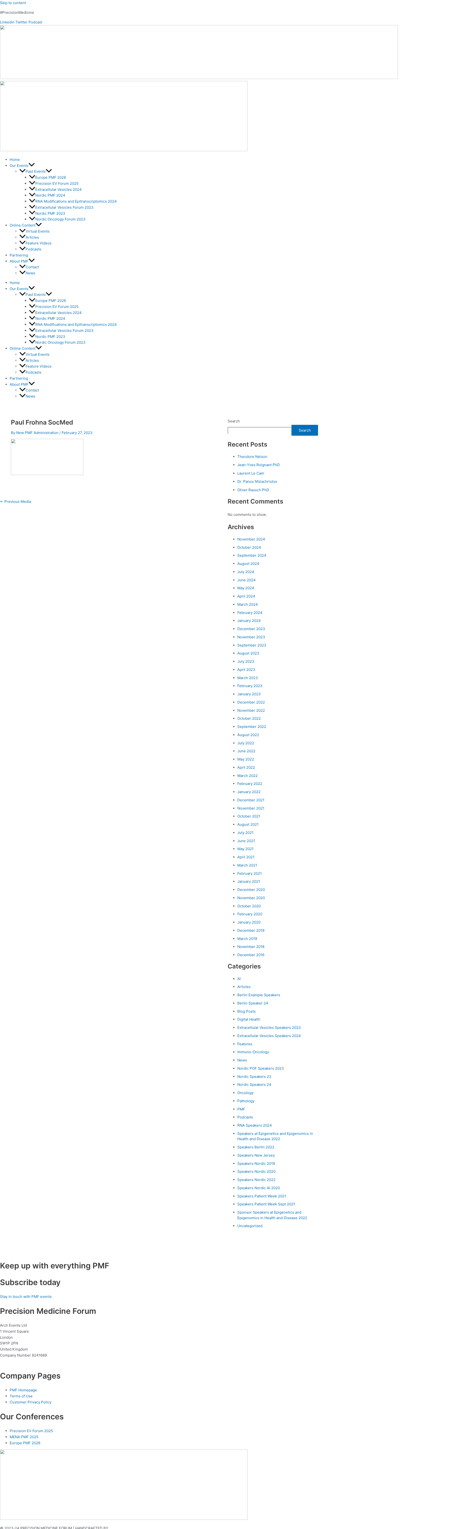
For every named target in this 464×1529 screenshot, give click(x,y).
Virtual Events (38, 231)
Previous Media (15, 501)
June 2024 (246, 580)
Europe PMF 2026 (50, 177)
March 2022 (247, 775)
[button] (32, 165)
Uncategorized (249, 1225)
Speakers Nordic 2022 (256, 1179)
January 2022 (249, 791)
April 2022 (246, 767)
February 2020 (249, 914)
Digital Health (248, 1019)
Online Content (23, 225)
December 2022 (251, 702)
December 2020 (251, 889)
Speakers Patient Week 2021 (261, 1196)
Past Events (36, 171)
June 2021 (246, 841)
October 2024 (249, 547)
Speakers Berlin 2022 (255, 1147)
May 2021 (245, 848)
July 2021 (245, 832)
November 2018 (250, 946)
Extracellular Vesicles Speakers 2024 (269, 1035)
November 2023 (251, 637)
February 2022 (249, 783)
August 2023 (248, 653)
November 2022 (251, 710)
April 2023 (246, 669)
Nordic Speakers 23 (254, 1076)
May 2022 (245, 759)
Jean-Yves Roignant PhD (258, 464)
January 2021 (248, 881)
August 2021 (248, 824)
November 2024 (251, 539)
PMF (241, 1109)
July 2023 (245, 661)
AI (239, 978)
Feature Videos (38, 243)
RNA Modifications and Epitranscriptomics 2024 (76, 201)
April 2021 (245, 857)
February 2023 (249, 685)
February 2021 (249, 873)
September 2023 (251, 645)
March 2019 (247, 938)
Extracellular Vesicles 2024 (58, 189)
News (30, 273)
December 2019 (250, 930)
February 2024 (249, 612)
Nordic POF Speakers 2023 (260, 1068)
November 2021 (250, 808)
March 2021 (247, 865)
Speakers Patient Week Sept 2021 (266, 1204)
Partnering (19, 255)
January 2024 (249, 620)
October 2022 (249, 718)
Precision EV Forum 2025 (57, 183)
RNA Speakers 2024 (254, 1125)
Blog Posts (246, 1011)
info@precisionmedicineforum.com (31, 1361)
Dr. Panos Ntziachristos (257, 481)
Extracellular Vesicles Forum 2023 (64, 207)
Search (234, 421)
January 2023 (249, 694)
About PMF (19, 261)
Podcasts (33, 249)
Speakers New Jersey (256, 1155)
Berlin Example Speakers (258, 995)
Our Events (19, 165)
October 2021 (248, 816)
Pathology (245, 1101)
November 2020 (251, 898)
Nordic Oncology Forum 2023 (60, 219)
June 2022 (246, 751)
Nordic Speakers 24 (254, 1084)
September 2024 (251, 555)
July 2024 (245, 571)
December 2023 (251, 628)
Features (244, 1044)
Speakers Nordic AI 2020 (258, 1188)
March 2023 (247, 678)
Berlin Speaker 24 (252, 1003)
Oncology (245, 1092)
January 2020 (249, 922)
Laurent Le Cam (250, 473)
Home (15, 159)
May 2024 (245, 588)
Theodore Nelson (252, 456)
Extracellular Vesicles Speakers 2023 (269, 1027)
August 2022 (248, 734)
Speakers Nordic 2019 (256, 1163)
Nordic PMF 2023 (50, 213)
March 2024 (247, 604)
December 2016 (250, 955)
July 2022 (245, 743)
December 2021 (250, 800)
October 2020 (249, 906)
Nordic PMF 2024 (50, 195)
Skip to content (13, 2)
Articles (32, 237)
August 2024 (248, 563)
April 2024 (246, 596)
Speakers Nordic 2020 (256, 1171)
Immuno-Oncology (253, 1052)
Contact (32, 267)
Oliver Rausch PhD (253, 490)
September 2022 (251, 726)
